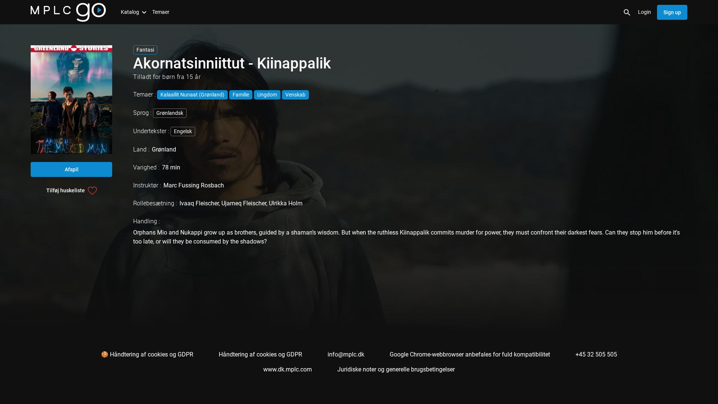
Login (644, 12)
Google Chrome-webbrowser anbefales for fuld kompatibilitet (470, 354)
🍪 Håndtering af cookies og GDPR (147, 354)
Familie (241, 95)
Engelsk (183, 131)
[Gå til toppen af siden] (683, 384)
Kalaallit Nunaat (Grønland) (192, 95)
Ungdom (267, 95)
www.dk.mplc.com (287, 369)
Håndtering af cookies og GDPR (260, 354)
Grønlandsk (169, 113)
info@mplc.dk (346, 354)
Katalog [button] (130, 12)
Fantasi (145, 50)
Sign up (672, 12)
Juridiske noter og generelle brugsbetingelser (396, 369)
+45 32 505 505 (596, 354)
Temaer (160, 12)
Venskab (295, 95)
